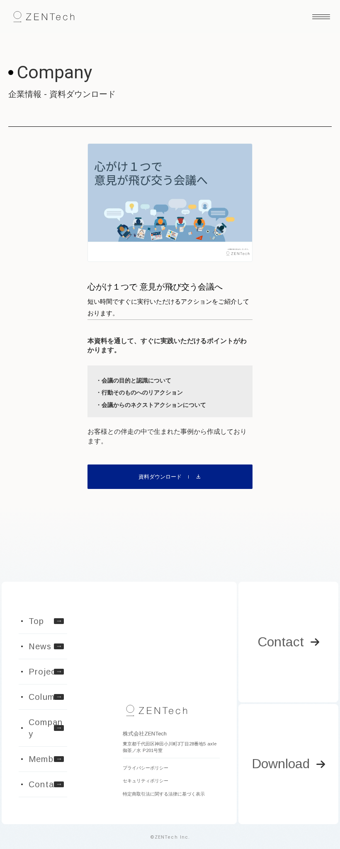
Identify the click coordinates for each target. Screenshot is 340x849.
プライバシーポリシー (145, 767)
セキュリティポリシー (145, 780)
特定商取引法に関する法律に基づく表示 (164, 793)
